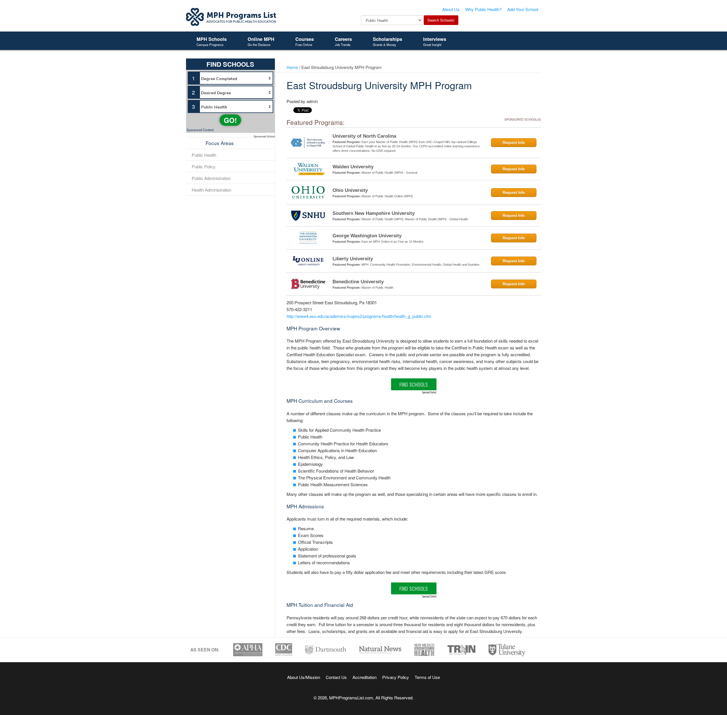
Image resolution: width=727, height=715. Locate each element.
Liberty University (353, 258)
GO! (230, 120)
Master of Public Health (377, 287)
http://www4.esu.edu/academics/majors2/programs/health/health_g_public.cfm (359, 316)
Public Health (204, 155)
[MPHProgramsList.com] (231, 16)
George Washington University (367, 235)
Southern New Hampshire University (374, 213)
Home (292, 67)
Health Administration (211, 189)
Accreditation (364, 677)
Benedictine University (358, 281)
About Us (450, 9)
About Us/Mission (303, 677)
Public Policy (204, 166)
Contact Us (336, 677)
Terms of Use (427, 677)
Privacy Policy (395, 677)
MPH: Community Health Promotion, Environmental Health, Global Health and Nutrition (420, 264)
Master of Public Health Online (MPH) (387, 196)
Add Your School (522, 9)
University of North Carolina (364, 136)
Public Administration (211, 178)
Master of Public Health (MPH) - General (389, 172)
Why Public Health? (483, 9)
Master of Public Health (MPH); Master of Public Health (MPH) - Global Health (415, 219)
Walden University (353, 166)
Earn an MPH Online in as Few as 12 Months (392, 241)
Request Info (514, 143)
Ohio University (350, 190)
